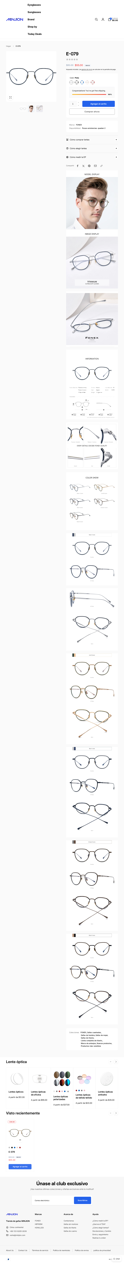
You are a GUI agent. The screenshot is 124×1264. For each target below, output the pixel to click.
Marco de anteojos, (88, 1043)
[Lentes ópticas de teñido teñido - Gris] (81, 1090)
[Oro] (87, 82)
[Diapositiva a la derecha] (116, 1062)
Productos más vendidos (91, 1046)
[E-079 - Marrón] (20, 1147)
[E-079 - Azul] (14, 1147)
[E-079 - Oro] (17, 1147)
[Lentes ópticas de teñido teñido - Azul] (79, 1090)
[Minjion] (12, 1214)
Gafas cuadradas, (94, 1032)
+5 (68, 1091)
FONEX (79, 125)
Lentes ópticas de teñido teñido (84, 1096)
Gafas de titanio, (87, 1038)
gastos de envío (87, 69)
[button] (96, 19)
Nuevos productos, (104, 1043)
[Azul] (82, 82)
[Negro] (76, 82)
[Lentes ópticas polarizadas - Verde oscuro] (54, 1091)
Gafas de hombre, (88, 1035)
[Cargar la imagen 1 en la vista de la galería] (23, 108)
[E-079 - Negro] (12, 1147)
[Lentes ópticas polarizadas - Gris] (57, 1091)
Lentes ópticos (16, 1091)
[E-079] (20, 1140)
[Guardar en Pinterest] (89, 166)
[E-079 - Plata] (9, 1147)
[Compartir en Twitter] (83, 166)
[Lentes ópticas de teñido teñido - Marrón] (76, 1090)
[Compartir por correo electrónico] (95, 165)
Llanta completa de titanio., (92, 1040)
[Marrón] (92, 82)
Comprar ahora (92, 111)
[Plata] (71, 82)
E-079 (12, 1152)
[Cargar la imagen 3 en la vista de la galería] (31, 108)
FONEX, (84, 1032)
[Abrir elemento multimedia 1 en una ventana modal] (31, 76)
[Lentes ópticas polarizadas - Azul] (65, 1091)
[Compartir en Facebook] (77, 166)
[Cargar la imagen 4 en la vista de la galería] (39, 108)
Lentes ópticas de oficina (38, 1093)
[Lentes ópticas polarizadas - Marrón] (59, 1091)
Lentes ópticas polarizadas (60, 1098)
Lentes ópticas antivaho (105, 1093)
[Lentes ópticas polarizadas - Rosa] (62, 1091)
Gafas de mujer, (102, 1035)
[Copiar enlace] (101, 166)
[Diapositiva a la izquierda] (110, 1062)
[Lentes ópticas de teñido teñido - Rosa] (84, 1090)
